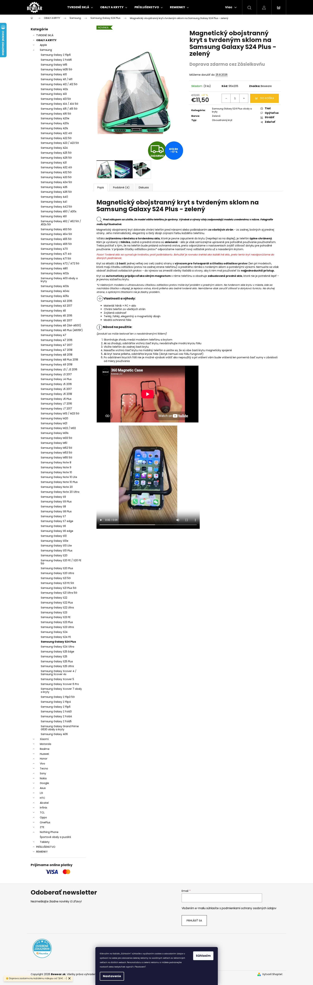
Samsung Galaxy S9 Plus (56, 501)
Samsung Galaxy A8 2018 (56, 354)
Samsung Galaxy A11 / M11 (56, 79)
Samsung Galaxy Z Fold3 (56, 711)
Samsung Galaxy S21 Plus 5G (58, 588)
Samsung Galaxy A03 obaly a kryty (59, 279)
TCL (42, 812)
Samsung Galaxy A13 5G (56, 99)
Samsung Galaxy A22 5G (56, 138)
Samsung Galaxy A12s (54, 89)
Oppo (43, 817)
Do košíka (267, 98)
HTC (42, 798)
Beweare (266, 86)
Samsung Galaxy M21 (54, 423)
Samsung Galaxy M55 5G (56, 457)
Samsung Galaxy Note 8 (56, 462)
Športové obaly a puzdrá (55, 837)
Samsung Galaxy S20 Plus (57, 568)
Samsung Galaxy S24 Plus (58, 642)
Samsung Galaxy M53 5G (56, 452)
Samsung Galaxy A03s (55, 286)
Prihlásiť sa (194, 920)
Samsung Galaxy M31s (55, 433)
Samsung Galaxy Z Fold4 (56, 716)
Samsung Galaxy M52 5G (56, 448)
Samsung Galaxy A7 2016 (56, 340)
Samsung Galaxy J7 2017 (56, 408)
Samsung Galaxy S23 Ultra (57, 627)
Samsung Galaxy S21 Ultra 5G (59, 593)
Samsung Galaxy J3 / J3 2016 (59, 369)
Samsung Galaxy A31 (54, 162)
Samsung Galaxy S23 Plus (57, 622)
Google (44, 783)
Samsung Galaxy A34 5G (56, 182)
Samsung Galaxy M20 (54, 418)
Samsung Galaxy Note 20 (57, 487)
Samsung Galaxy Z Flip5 (56, 707)
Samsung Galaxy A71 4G (56, 254)
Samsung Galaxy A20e (55, 118)
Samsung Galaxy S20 (54, 555)
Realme (45, 749)
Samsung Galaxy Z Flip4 (56, 702)
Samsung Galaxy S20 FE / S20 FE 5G (61, 562)
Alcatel (44, 803)
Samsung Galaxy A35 (54, 187)
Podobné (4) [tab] (121, 187)
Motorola (45, 744)
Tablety (45, 842)
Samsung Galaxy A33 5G (56, 177)
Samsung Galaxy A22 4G (56, 133)
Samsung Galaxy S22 (54, 597)
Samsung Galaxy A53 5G (56, 229)
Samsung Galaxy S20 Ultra (57, 573)
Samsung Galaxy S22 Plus (57, 602)
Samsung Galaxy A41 (54, 202)
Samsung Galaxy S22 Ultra (57, 607)
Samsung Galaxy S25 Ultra (57, 666)
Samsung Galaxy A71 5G (56, 258)
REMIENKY (42, 851)
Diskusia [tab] (144, 187)
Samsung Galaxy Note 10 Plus (59, 482)
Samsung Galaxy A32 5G (56, 172)
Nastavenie (112, 976)
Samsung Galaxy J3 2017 (56, 374)
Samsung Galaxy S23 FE (56, 617)
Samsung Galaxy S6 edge (57, 531)
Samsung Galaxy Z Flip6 (56, 55)
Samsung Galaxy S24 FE (56, 637)
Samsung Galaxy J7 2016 (56, 403)
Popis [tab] (100, 187)
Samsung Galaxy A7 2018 (56, 350)
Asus (43, 788)
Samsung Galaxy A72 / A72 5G (60, 263)
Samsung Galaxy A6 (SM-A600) (61, 325)
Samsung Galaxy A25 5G (56, 153)
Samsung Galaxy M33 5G (56, 438)
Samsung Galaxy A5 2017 (56, 320)
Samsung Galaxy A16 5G (56, 113)
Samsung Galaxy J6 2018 (56, 394)
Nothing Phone (49, 832)
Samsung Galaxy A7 (53, 335)
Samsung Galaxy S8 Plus (56, 511)
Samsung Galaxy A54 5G (56, 234)
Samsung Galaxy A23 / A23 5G (60, 143)
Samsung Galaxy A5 (53, 310)
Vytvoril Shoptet (272, 974)
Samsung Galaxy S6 (53, 526)
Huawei (44, 754)
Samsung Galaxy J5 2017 (56, 389)
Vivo (42, 763)
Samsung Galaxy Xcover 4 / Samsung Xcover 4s (58, 672)
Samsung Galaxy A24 (54, 148)
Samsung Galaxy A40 (54, 197)
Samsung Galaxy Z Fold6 (56, 60)
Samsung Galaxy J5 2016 (56, 384)
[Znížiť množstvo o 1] (226, 98)
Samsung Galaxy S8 (53, 506)
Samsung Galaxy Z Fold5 (56, 721)
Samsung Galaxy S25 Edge (57, 651)
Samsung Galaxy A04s (55, 291)
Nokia (43, 778)
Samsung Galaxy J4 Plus (56, 379)
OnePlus (45, 822)
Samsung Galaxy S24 (54, 632)
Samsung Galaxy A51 (54, 216)
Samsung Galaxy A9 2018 (56, 364)
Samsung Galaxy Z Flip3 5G (58, 697)
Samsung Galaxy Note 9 (56, 467)
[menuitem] (80, 7)
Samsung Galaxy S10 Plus (56, 550)
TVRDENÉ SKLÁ (44, 35)
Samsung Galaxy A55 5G (56, 239)
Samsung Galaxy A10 (54, 74)
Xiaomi (44, 739)
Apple (43, 45)
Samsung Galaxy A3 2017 (56, 306)
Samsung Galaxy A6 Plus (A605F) (62, 330)
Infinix (43, 807)
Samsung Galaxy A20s (55, 123)
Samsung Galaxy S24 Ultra (57, 646)
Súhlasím (203, 956)
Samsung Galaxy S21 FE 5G (57, 583)
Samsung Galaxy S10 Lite (56, 545)
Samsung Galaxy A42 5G (56, 206)
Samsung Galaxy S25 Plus (57, 661)
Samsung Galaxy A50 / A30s (58, 211)
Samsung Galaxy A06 (54, 734)
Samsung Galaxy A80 (54, 268)
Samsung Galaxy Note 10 (56, 472)
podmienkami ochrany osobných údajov (249, 908)
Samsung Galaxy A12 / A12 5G (59, 84)
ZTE (42, 827)
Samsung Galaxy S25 (54, 656)
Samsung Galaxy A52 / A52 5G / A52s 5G (61, 222)
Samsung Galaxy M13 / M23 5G (60, 413)
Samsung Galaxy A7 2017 (56, 345)
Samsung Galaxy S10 (54, 536)
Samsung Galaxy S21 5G (56, 578)
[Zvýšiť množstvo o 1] (243, 98)
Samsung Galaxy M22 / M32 (58, 428)
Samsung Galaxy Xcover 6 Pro (60, 684)
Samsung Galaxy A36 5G (56, 192)
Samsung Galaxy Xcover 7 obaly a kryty (61, 690)
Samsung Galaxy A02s (55, 273)
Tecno (44, 768)
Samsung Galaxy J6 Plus (56, 399)
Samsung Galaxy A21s (54, 128)
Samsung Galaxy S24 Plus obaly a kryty (232, 110)
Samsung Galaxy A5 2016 (56, 315)
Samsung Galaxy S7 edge (57, 521)
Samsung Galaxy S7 (53, 516)
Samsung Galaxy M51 (54, 443)
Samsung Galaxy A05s (55, 296)
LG (41, 793)
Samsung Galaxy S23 (54, 612)
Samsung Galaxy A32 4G (56, 167)
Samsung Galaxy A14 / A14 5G (59, 104)
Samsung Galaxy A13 (54, 94)
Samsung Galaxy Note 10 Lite (59, 477)
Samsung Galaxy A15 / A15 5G (59, 109)
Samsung (46, 50)
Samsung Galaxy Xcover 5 (57, 679)
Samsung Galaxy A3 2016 (56, 301)
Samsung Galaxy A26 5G (56, 158)
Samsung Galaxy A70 (54, 249)
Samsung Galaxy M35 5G (56, 69)
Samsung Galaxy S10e (54, 541)
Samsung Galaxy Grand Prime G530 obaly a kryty (60, 727)
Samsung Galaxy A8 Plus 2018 (59, 359)
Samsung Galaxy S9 (53, 497)
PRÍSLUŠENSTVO (45, 847)
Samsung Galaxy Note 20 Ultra (60, 492)
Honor (43, 758)
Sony (43, 773)
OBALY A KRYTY (46, 40)
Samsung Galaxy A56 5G (56, 244)
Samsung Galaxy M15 (54, 65)
